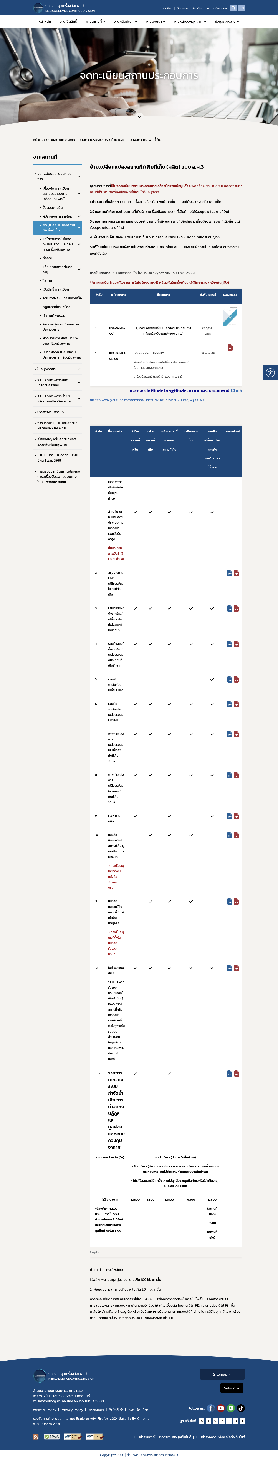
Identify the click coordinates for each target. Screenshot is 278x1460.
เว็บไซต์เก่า (115, 1409)
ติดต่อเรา (182, 8)
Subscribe (232, 1388)
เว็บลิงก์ (168, 8)
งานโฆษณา (154, 21)
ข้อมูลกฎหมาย (225, 21)
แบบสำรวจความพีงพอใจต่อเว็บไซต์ (220, 1437)
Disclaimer (96, 1409)
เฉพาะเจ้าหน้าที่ (137, 1409)
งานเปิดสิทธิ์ (68, 21)
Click (236, 390)
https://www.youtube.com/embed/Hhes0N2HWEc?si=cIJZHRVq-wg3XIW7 (147, 399)
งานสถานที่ (94, 21)
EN (242, 8)
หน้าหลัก (45, 21)
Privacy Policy (72, 1409)
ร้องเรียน (197, 8)
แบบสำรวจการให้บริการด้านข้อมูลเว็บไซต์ (162, 1437)
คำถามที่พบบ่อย (217, 8)
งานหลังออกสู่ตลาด (188, 21)
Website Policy (44, 1409)
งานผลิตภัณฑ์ (124, 21)
